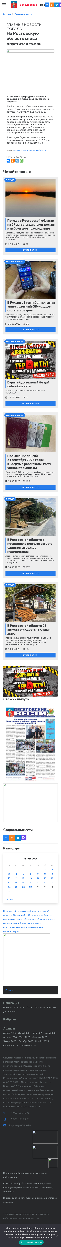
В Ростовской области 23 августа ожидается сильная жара (28, 629)
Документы (9, 1011)
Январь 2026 (9, 1041)
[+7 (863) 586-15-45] (6, 1113)
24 (9, 887)
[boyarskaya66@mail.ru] (6, 1125)
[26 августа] (30, 744)
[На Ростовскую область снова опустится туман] (30, 51)
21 (38, 882)
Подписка (40, 1007)
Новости (7, 1007)
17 (9, 882)
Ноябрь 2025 (42, 1041)
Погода (14, 28)
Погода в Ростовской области (30, 150)
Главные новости (23, 14)
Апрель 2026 (10, 1037)
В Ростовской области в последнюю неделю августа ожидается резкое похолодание (29, 545)
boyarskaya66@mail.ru (20, 1125)
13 (31, 878)
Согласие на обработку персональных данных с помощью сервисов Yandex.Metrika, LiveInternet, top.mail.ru (28, 1187)
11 (16, 878)
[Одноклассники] (13, 161)
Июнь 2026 (37, 1033)
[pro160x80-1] (45, 1152)
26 (23, 887)
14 (38, 878)
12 (23, 878)
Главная (7, 14)
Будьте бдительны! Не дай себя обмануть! (28, 384)
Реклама (51, 1007)
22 (45, 882)
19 (23, 882)
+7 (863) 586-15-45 (19, 1112)
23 (52, 882)
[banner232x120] (45, 1137)
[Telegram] (56, 5)
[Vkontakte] (47, 5)
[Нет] (57, 1235)
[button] (4, 5)
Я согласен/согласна (31, 1242)
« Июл (10, 899)
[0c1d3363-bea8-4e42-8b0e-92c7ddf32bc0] (30, 956)
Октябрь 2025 (10, 1045)
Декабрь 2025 (25, 1041)
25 (16, 887)
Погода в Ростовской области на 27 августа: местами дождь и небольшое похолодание (31, 224)
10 (9, 878)
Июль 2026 (24, 1033)
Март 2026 (24, 1037)
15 (45, 878)
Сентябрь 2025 (28, 1045)
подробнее (19, 1231)
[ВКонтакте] (8, 161)
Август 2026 (9, 1033)
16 (52, 878)
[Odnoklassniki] (52, 5)
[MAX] (23, 837)
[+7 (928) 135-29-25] (6, 1119)
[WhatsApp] (21, 161)
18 (16, 882)
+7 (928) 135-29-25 (19, 1119)
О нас (29, 1007)
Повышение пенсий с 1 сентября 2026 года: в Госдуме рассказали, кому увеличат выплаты (29, 462)
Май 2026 (50, 1033)
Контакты (19, 1007)
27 (30, 887)
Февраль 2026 (39, 1037)
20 (30, 882)
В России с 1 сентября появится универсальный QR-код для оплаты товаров (31, 306)
